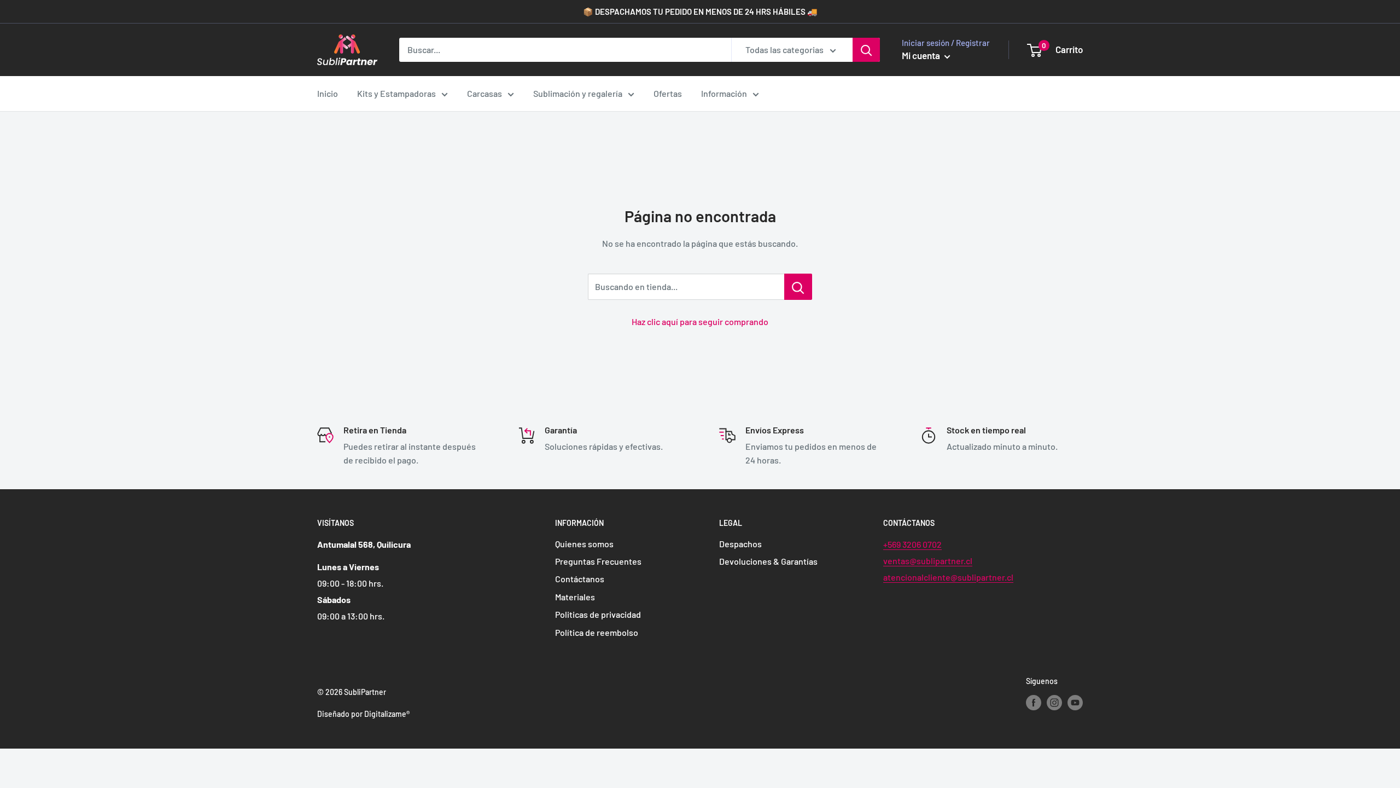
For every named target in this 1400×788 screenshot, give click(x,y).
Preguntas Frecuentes (598, 561)
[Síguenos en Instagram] (1054, 702)
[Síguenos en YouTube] (1075, 702)
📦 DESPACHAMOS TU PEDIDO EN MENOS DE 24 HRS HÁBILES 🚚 (700, 11)
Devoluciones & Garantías (768, 561)
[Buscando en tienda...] (798, 287)
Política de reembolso (596, 632)
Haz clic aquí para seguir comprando (700, 321)
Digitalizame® (387, 714)
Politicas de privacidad (598, 614)
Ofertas (668, 93)
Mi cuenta (922, 55)
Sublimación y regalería (577, 93)
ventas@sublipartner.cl (927, 560)
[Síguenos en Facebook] (1033, 702)
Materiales (575, 597)
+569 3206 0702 (912, 544)
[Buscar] (866, 50)
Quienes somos (584, 543)
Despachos (740, 543)
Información (724, 93)
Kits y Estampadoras (396, 93)
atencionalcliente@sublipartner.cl (948, 577)
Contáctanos (579, 578)
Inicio (327, 93)
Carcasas (484, 93)
